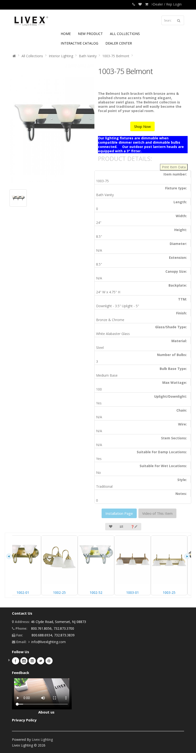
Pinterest (49, 660)
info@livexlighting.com (48, 642)
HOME (66, 33)
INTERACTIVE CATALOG (79, 43)
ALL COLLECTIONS (125, 33)
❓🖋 (134, 527)
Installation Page (119, 513)
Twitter (40, 660)
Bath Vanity (88, 56)
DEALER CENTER (118, 43)
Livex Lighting (42, 739)
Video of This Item (157, 513)
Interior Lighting (61, 56)
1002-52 (96, 592)
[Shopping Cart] (146, 4)
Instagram (23, 660)
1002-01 (22, 592)
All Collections (32, 56)
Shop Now (142, 126)
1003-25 (169, 592)
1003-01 (132, 592)
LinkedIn (32, 660)
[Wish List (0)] (140, 4)
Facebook (15, 660)
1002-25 (59, 592)
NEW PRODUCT (90, 33)
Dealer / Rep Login (167, 4)
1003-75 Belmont (115, 56)
